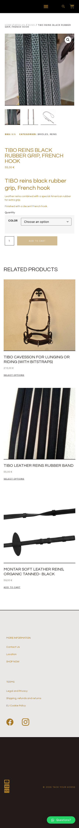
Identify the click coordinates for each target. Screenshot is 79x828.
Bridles (20, 25)
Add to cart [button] (12, 587)
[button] (45, 6)
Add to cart (37, 241)
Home (8, 25)
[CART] (70, 6)
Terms (10, 682)
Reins (31, 25)
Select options (14, 375)
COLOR (12, 220)
